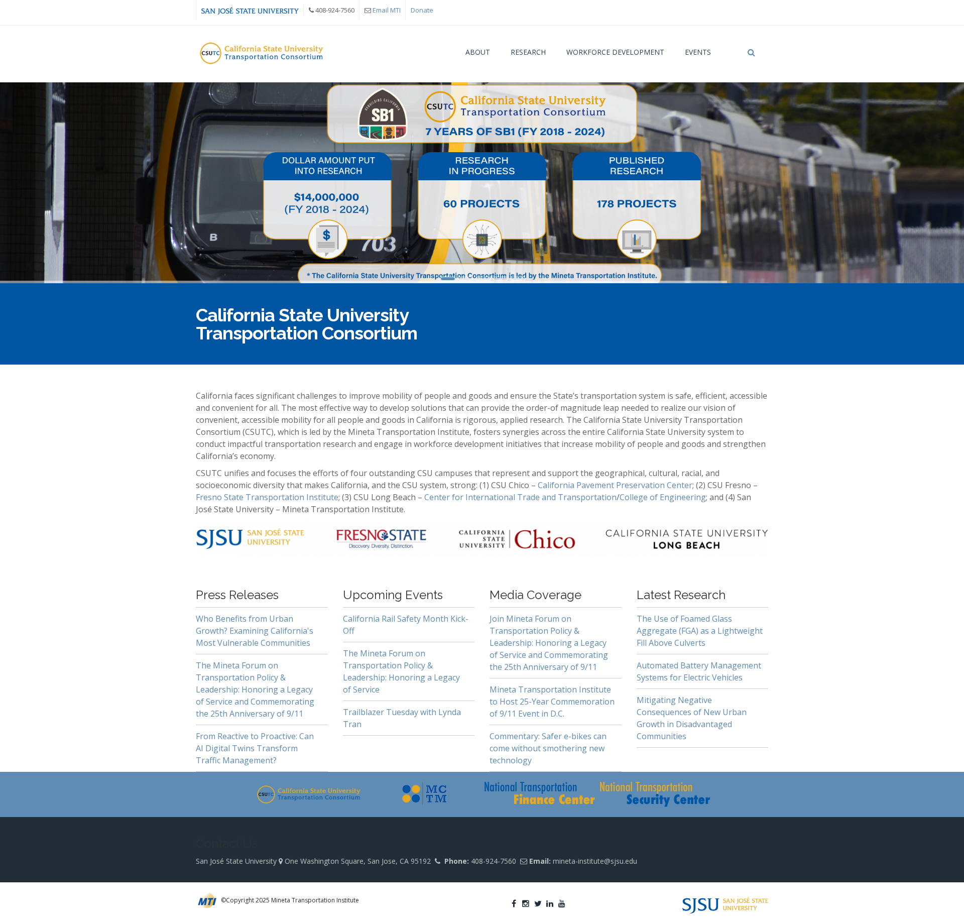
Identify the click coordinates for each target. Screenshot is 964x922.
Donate (422, 10)
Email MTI (387, 10)
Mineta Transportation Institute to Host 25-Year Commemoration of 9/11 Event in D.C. (552, 701)
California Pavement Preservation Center (615, 485)
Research (528, 52)
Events (698, 52)
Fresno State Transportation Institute (267, 497)
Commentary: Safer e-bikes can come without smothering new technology (548, 748)
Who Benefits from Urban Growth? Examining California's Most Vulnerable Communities (254, 630)
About (477, 52)
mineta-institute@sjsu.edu (595, 861)
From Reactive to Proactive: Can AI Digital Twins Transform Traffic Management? (255, 748)
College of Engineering (663, 497)
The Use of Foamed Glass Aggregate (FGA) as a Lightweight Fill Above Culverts (700, 630)
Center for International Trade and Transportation (520, 497)
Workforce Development (615, 52)
